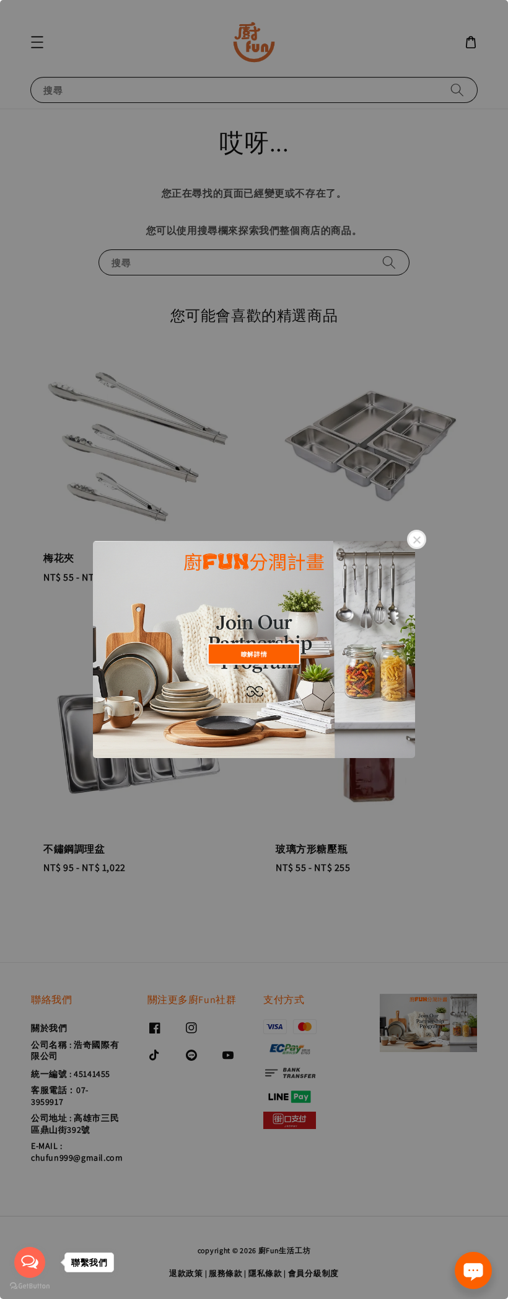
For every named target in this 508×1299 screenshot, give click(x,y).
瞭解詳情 (254, 653)
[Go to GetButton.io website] (30, 1286)
